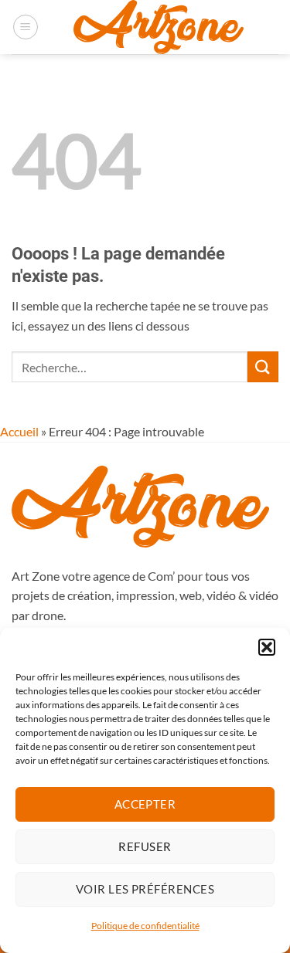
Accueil (19, 431)
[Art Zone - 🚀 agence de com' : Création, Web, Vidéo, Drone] (158, 27)
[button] (267, 647)
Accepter (145, 804)
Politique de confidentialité (145, 925)
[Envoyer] (262, 366)
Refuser (144, 846)
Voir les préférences (145, 889)
